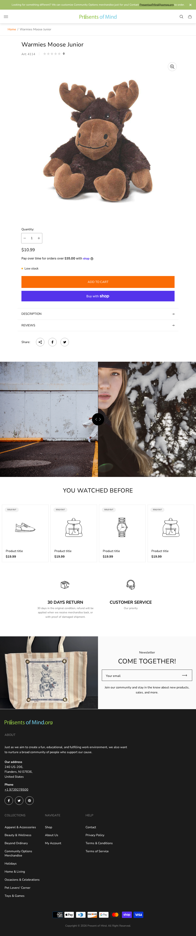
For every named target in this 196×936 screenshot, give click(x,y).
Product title (14, 551)
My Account (53, 843)
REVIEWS (28, 325)
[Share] (40, 342)
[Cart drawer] (190, 16)
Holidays (11, 863)
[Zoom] (172, 66)
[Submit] (186, 675)
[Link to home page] (28, 722)
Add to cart (98, 282)
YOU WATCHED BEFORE (98, 491)
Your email (113, 676)
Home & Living (15, 872)
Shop (48, 827)
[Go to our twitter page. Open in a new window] (19, 800)
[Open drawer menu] (6, 16)
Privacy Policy (95, 835)
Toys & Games (14, 896)
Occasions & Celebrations (22, 880)
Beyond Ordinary (16, 843)
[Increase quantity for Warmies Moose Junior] (39, 238)
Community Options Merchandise (18, 853)
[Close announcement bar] (190, 4)
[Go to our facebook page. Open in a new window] (9, 800)
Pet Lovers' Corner (17, 888)
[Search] (181, 16)
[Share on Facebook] (52, 342)
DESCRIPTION (31, 314)
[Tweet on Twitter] (64, 342)
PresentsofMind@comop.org (157, 5)
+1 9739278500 (16, 790)
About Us (51, 835)
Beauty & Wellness (18, 835)
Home (12, 29)
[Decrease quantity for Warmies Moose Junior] (24, 238)
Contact (91, 827)
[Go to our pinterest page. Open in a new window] (29, 800)
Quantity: (27, 229)
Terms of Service (97, 851)
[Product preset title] (25, 527)
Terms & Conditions (99, 843)
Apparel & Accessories (20, 827)
